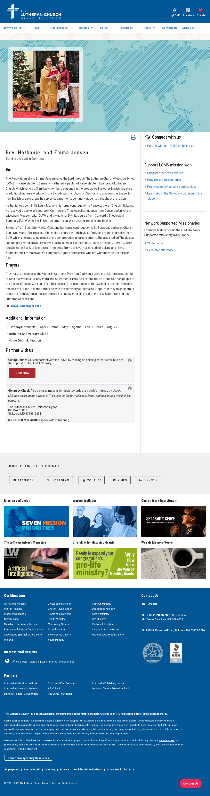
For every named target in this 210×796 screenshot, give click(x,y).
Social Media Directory (120, 769)
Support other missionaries (165, 173)
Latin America (49, 661)
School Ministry (56, 629)
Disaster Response (15, 614)
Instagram (61, 480)
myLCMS (175, 15)
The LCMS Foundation (60, 693)
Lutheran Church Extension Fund (110, 688)
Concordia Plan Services (62, 683)
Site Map (50, 769)
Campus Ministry (101, 603)
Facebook (26, 480)
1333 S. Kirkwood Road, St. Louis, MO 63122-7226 (175, 630)
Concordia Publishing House (108, 683)
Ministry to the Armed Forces (20, 624)
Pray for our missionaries (164, 180)
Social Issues (59, 27)
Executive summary (160, 250)
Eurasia (34, 661)
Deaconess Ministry (103, 608)
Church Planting (13, 608)
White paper (155, 243)
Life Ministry (99, 619)
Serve (104, 27)
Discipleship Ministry (59, 603)
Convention (169, 27)
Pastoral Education (103, 624)
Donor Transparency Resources (28, 758)
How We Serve (12, 27)
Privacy (64, 769)
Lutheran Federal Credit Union (21, 693)
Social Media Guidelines (87, 769)
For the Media (32, 769)
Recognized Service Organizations (24, 629)
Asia (24, 661)
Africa (15, 661)
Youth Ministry (56, 639)
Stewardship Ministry (60, 634)
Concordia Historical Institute (20, 683)
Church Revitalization (60, 608)
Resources (126, 27)
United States (66, 661)
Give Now (22, 373)
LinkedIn (151, 480)
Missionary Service (59, 624)
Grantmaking (11, 619)
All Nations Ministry (15, 603)
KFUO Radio (54, 688)
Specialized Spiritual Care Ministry (23, 634)
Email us (152, 604)
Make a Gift (189, 27)
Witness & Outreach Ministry (108, 634)
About (147, 27)
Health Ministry (56, 619)
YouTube (94, 480)
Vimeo (122, 480)
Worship (84, 27)
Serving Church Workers (105, 629)
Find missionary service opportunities (171, 187)
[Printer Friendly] (133, 138)
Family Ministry (100, 614)
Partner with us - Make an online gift (171, 146)
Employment (12, 769)
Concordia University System (20, 688)
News (36, 27)
